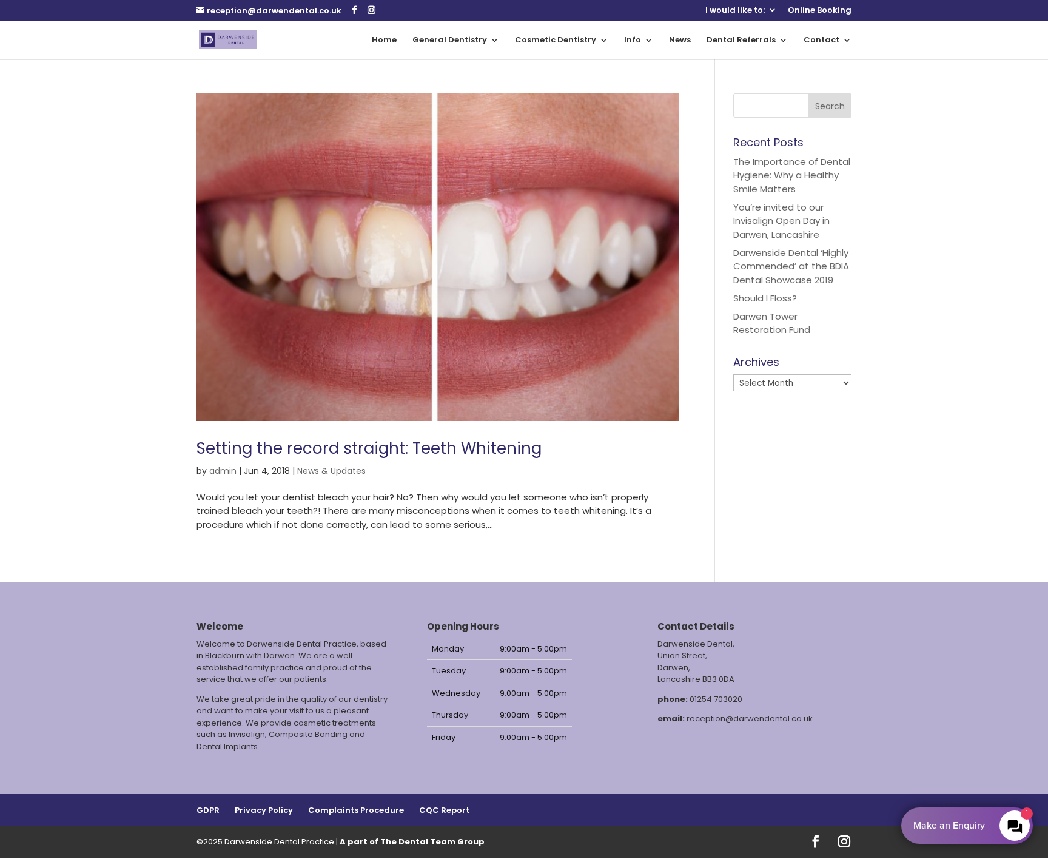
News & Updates (331, 471)
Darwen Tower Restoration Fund (771, 323)
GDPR (208, 810)
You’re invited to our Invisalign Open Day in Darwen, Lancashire (781, 221)
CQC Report (444, 810)
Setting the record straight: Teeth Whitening (369, 448)
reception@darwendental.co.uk (750, 718)
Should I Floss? (765, 298)
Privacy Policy (264, 810)
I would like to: (735, 11)
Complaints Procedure (356, 810)
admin (223, 471)
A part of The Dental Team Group (412, 841)
